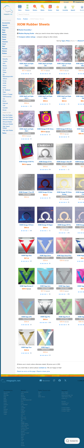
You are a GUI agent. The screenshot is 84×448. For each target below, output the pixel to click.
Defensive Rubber (8, 119)
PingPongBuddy (25, 425)
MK (22, 420)
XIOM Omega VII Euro (26, 225)
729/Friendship (7, 96)
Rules (39, 395)
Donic (4, 70)
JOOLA (5, 78)
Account (66, 2)
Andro (4, 85)
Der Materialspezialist (8, 75)
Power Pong (24, 426)
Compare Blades (66, 407)
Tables (4, 133)
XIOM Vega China (45, 255)
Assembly (5, 27)
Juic (4, 99)
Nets (3, 46)
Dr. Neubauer (6, 90)
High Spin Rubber (8, 130)
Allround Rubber (7, 122)
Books (4, 37)
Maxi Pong (23, 418)
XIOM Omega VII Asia (45, 192)
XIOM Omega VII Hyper (45, 225)
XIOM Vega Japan (64, 286)
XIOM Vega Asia (26, 255)
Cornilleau (23, 398)
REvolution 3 (24, 430)
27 (30, 261)
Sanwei (5, 68)
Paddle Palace (24, 423)
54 (49, 169)
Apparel (4, 25)
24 (30, 230)
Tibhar (4, 72)
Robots (4, 51)
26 (68, 294)
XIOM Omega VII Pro (64, 225)
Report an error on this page (26, 371)
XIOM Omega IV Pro (45, 161)
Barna (4, 101)
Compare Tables (66, 411)
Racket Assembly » (25, 30)
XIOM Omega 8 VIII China (45, 129)
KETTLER (23, 417)
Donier (4, 110)
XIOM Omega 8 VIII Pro (26, 161)
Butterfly (5, 59)
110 (50, 322)
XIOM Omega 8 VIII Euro (64, 129)
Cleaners (5, 42)
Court (4, 44)
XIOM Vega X (45, 347)
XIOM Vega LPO (26, 317)
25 (68, 232)
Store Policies (65, 392)
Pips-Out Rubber (7, 115)
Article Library (41, 396)
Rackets (4, 48)
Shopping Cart (65, 403)
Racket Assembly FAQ (67, 395)
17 (49, 355)
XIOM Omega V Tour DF (26, 192)
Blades (4, 34)
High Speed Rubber (6, 127)
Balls (3, 32)
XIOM (4, 83)
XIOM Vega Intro (45, 286)
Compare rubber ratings (27, 37)
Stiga (4, 92)
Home (19, 19)
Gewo (4, 87)
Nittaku (5, 66)
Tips (39, 393)
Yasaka (5, 61)
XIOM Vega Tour (26, 347)
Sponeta (23, 434)
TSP (4, 105)
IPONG (23, 412)
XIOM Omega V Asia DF (64, 161)
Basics (40, 392)
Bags (3, 30)
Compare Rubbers (66, 409)
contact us (42, 368)
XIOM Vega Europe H (26, 286)
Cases (4, 39)
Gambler (5, 108)
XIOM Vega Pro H (64, 317)
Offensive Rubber (8, 124)
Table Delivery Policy (67, 396)
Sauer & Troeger (7, 94)
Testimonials (65, 404)
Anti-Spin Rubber (8, 117)
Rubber (4, 53)
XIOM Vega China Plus (64, 255)
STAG (22, 436)
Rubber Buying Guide (26, 33)
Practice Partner (25, 428)
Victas (4, 81)
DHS (4, 63)
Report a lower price (43, 371)
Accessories (6, 23)
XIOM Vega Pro (45, 317)
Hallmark (5, 103)
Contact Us (64, 398)
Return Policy (65, 393)
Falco (22, 406)
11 (49, 73)
